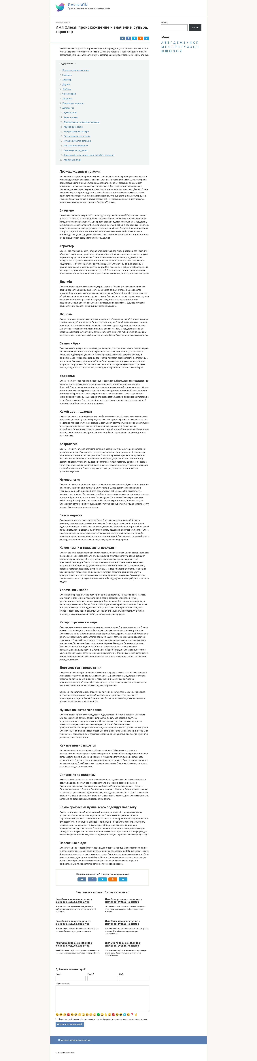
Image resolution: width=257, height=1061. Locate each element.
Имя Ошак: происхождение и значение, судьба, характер (73, 922)
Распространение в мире (76, 131)
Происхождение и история (75, 70)
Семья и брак (69, 94)
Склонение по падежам (75, 150)
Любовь (66, 89)
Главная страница (63, 22)
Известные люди (72, 160)
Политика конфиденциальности (74, 1040)
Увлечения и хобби (73, 127)
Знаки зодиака (71, 117)
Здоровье (67, 98)
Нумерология (70, 112)
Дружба (66, 84)
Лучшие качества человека (77, 141)
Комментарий (62, 983)
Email (90, 974)
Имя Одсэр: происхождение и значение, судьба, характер (123, 900)
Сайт (121, 974)
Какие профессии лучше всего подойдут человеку (89, 155)
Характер (66, 79)
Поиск (164, 22)
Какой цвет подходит (73, 103)
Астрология (68, 108)
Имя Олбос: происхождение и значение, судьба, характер (74, 944)
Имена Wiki (78, 4)
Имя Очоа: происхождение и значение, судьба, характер (122, 922)
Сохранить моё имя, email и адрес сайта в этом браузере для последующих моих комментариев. (103, 1019)
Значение (67, 75)
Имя (58, 974)
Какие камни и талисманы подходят (82, 122)
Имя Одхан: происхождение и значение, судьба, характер (74, 900)
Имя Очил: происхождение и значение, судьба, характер (123, 944)
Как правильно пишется (76, 145)
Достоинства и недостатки (77, 136)
